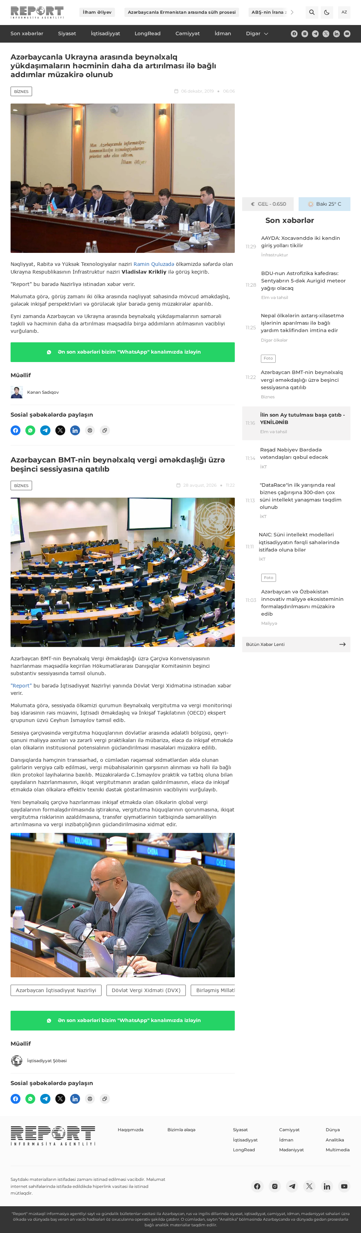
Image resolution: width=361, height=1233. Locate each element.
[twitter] (326, 33)
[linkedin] (336, 33)
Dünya (333, 1129)
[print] (90, 430)
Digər (253, 33)
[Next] (287, 12)
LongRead (244, 1149)
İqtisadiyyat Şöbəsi (47, 1060)
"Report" (21, 686)
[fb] (294, 33)
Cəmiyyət (289, 1129)
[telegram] (315, 33)
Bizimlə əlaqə (181, 1129)
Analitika (335, 1139)
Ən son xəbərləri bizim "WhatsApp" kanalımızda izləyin (129, 352)
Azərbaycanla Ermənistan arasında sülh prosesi (182, 12)
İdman (286, 1139)
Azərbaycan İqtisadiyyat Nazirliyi (56, 990)
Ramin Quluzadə (154, 264)
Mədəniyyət (291, 1149)
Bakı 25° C (328, 204)
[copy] (105, 430)
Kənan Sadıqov (43, 392)
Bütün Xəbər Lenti (265, 644)
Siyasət (240, 1129)
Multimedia (338, 1149)
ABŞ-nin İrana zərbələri (278, 12)
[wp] (30, 430)
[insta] (304, 33)
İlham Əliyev (97, 12)
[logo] (37, 12)
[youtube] (347, 33)
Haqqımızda (130, 1129)
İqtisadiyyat (245, 1139)
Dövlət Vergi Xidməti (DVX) (146, 990)
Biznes (21, 91)
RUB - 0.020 (272, 204)
